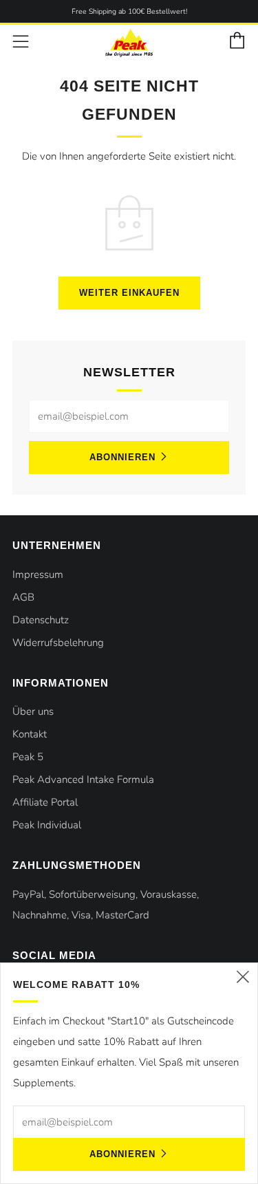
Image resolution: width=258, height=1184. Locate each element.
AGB (23, 597)
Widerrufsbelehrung (58, 642)
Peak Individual (46, 825)
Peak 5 (27, 757)
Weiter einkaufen (129, 293)
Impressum (37, 574)
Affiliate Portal (45, 802)
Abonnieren (122, 457)
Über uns (33, 711)
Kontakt (29, 734)
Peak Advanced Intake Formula (83, 779)
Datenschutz (40, 620)
